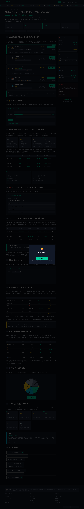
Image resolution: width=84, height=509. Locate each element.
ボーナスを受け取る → (42, 258)
